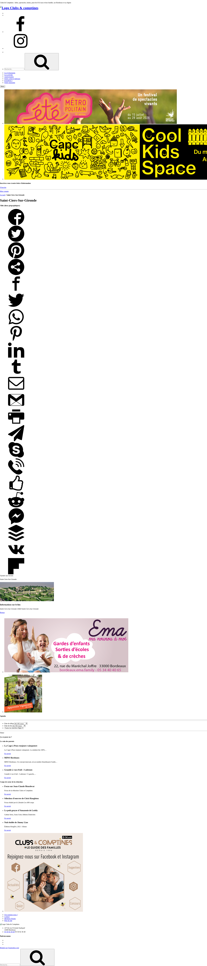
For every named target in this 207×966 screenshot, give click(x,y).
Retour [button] (2, 612)
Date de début (9, 723)
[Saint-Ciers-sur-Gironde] (27, 600)
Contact (7, 917)
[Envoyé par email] (16, 391)
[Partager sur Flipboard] (16, 574)
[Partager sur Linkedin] (16, 357)
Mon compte (4, 191)
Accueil (2, 195)
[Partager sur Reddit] (16, 507)
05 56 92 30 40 (9, 932)
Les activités (8, 75)
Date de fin (8, 726)
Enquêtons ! (8, 81)
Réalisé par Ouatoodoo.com (9, 948)
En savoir (7, 754)
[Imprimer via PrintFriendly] (16, 424)
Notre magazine (9, 83)
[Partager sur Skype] (16, 457)
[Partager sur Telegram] (16, 441)
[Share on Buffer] (16, 540)
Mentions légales (10, 919)
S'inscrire (3, 187)
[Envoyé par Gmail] (16, 407)
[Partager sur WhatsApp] (16, 324)
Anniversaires (9, 77)
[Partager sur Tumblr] (16, 374)
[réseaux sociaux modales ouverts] (16, 274)
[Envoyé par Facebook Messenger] (16, 524)
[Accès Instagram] (20, 48)
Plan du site (8, 921)
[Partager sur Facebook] (16, 224)
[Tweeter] (16, 241)
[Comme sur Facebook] (16, 490)
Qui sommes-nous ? (11, 915)
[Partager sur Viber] (16, 474)
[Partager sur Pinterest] (16, 258)
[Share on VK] (16, 557)
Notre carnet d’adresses (12, 79)
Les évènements (9, 73)
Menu (2, 86)
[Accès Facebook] (20, 32)
